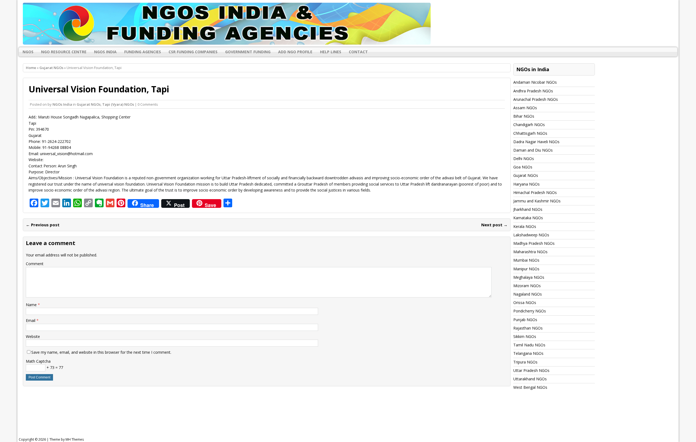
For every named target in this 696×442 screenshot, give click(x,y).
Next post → (494, 224)
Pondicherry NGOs (529, 311)
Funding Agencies (142, 51)
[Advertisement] (156, 418)
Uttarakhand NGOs (530, 378)
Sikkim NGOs (524, 336)
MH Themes (75, 439)
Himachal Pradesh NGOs (535, 192)
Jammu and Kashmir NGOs (537, 200)
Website (33, 336)
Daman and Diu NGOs (533, 150)
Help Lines (330, 51)
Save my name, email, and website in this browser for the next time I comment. (101, 352)
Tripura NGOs (525, 362)
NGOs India (105, 51)
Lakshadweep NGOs (531, 234)
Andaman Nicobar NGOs (535, 82)
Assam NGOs (525, 107)
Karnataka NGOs (528, 217)
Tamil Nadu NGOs (529, 344)
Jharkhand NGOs (527, 209)
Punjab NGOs (525, 319)
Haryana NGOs (526, 184)
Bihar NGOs (523, 116)
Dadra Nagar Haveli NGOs (536, 141)
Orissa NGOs (524, 302)
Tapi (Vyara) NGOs (118, 104)
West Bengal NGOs (530, 387)
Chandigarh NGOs (529, 124)
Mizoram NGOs (527, 285)
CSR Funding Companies (193, 51)
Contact (358, 51)
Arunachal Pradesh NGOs (535, 99)
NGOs (28, 51)
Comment (35, 263)
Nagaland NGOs (527, 294)
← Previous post (43, 224)
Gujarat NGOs (89, 104)
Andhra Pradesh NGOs (533, 90)
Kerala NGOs (524, 226)
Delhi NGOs (523, 158)
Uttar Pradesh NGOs (531, 370)
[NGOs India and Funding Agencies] (348, 23)
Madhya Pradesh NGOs (534, 243)
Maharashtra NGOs (530, 251)
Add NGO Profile (295, 51)
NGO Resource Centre (63, 51)
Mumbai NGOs (526, 260)
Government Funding (248, 51)
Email (31, 320)
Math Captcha (38, 361)
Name (32, 304)
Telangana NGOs (528, 353)
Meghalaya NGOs (528, 277)
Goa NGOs (522, 167)
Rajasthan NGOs (528, 328)
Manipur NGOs (526, 268)
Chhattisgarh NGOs (530, 133)
